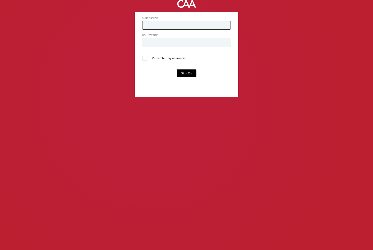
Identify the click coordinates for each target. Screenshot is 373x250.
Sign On (186, 73)
